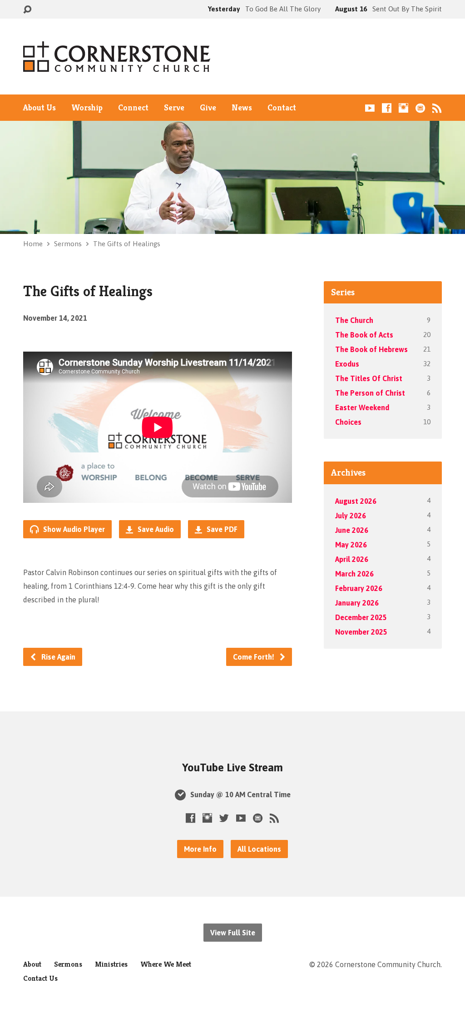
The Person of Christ (370, 393)
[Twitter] (224, 818)
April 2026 (351, 559)
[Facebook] (386, 108)
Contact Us (40, 978)
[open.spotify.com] (420, 108)
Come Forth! (254, 657)
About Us (39, 108)
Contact (281, 108)
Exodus (347, 364)
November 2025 (361, 632)
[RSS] (437, 108)
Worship (87, 108)
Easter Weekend (362, 407)
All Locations (259, 849)
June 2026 (351, 530)
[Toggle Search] (27, 9)
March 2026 (354, 574)
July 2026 (350, 515)
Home (33, 244)
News (242, 108)
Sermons (68, 244)
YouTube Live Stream (232, 767)
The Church (354, 320)
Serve (174, 108)
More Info (200, 849)
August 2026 (355, 501)
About (32, 964)
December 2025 (361, 617)
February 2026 (358, 588)
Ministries (111, 964)
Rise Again (57, 657)
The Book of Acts (364, 335)
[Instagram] (403, 108)
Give (208, 108)
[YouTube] (370, 108)
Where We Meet (165, 964)
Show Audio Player (73, 529)
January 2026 (357, 603)
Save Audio (155, 529)
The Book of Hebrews (371, 349)
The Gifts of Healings (126, 244)
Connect (133, 108)
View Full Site (232, 933)
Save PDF (221, 529)
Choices (348, 422)
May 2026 (351, 545)
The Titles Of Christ (368, 378)
